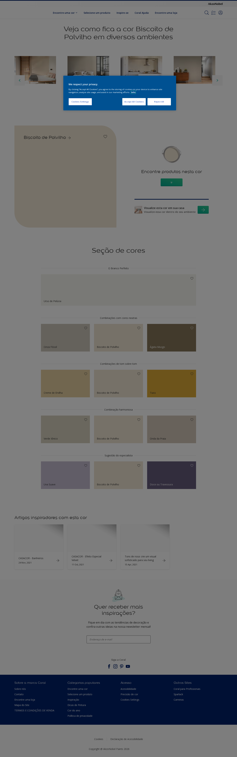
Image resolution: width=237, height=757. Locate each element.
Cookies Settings (80, 101)
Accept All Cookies (134, 101)
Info (133, 92)
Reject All (159, 101)
